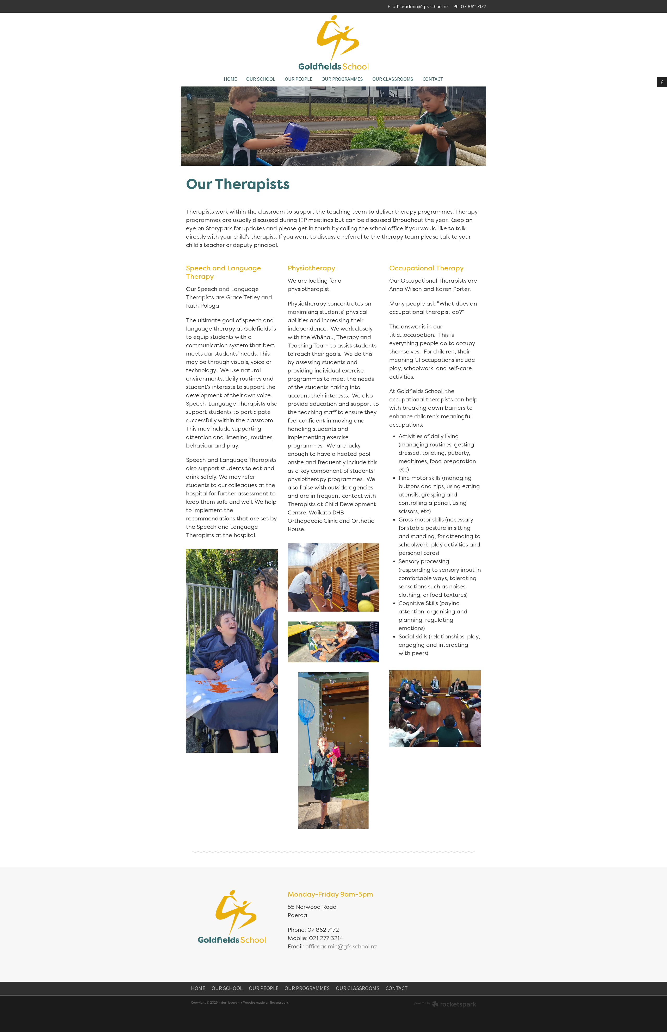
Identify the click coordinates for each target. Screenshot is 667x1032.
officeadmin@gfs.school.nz (421, 6)
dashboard (229, 1002)
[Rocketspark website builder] (445, 1005)
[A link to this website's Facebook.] (662, 82)
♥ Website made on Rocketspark (264, 1002)
